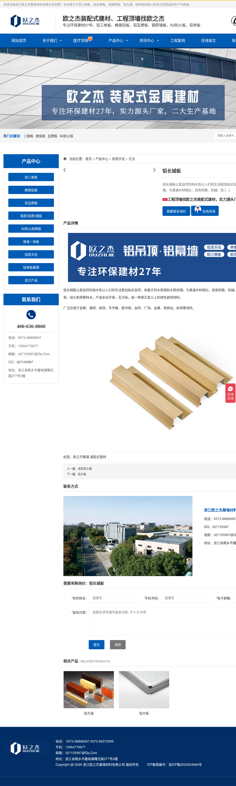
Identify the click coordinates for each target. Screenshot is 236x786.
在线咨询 (208, 211)
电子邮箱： (224, 598)
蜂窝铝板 (31, 190)
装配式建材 (98, 456)
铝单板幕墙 (31, 267)
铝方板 (82, 474)
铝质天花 (31, 254)
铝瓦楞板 (31, 202)
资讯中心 (146, 40)
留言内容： (80, 612)
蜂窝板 (40, 135)
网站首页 (19, 40)
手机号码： (152, 598)
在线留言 (208, 40)
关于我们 (49, 40)
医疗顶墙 (80, 40)
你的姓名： (80, 598)
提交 (96, 645)
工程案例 (177, 40)
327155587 (25, 362)
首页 (88, 158)
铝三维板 (31, 177)
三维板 (28, 135)
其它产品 (31, 280)
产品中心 (116, 40)
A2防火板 (66, 135)
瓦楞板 (52, 135)
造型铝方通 (85, 468)
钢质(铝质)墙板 (31, 215)
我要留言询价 (176, 211)
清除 (118, 645)
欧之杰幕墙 (81, 456)
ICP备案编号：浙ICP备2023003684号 (174, 764)
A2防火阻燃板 (31, 228)
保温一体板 (31, 241)
